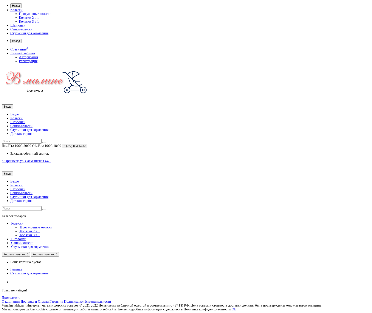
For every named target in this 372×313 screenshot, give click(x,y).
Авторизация (28, 57)
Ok (234, 309)
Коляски (16, 10)
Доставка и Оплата (35, 301)
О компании (11, 301)
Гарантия (56, 301)
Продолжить (11, 297)
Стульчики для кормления (29, 33)
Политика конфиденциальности (87, 301)
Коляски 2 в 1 (29, 17)
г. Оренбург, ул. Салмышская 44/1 (26, 161)
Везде (14, 114)
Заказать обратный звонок (29, 153)
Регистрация (28, 61)
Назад (16, 5)
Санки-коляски (21, 29)
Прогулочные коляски (35, 14)
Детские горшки (22, 133)
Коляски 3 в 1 (29, 21)
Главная (16, 269)
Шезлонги (17, 25)
